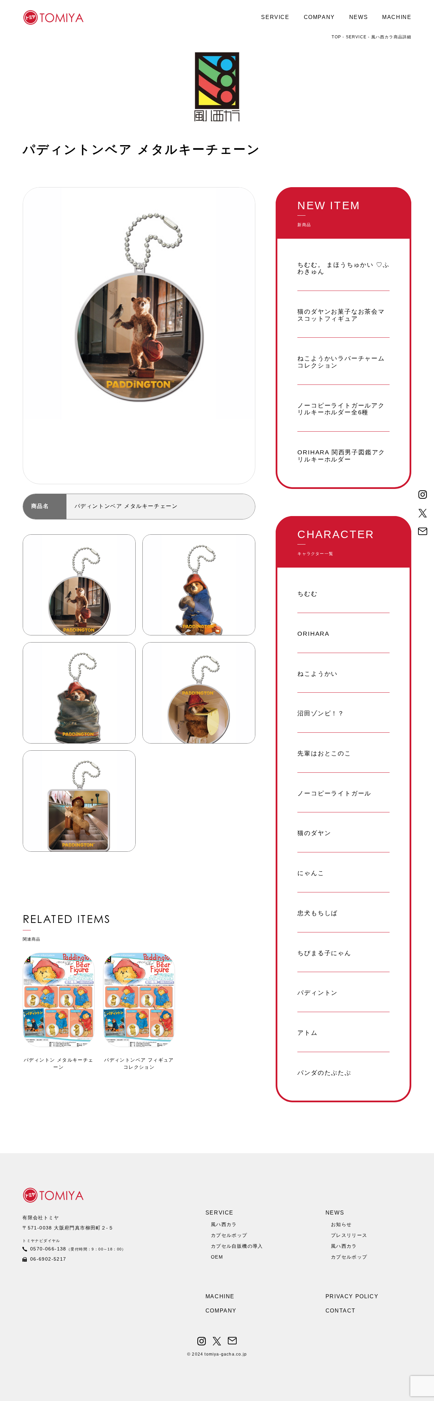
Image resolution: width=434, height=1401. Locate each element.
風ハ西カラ (224, 1224)
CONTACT (341, 1311)
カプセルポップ (229, 1235)
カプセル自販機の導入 (237, 1246)
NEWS (358, 17)
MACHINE (396, 17)
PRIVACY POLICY (352, 1296)
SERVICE (275, 17)
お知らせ (341, 1224)
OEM (217, 1257)
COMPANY (319, 17)
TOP (337, 37)
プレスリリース (349, 1235)
